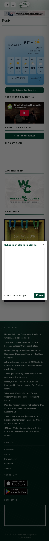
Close (39, 295)
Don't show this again (16, 295)
